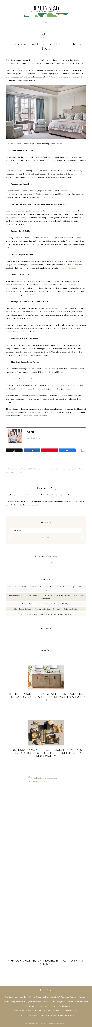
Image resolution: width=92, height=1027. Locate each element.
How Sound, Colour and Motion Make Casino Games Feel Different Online (46, 609)
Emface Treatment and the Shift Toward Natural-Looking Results (46, 614)
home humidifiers (17, 218)
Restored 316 (61, 1023)
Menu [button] (47, 23)
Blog (46, 55)
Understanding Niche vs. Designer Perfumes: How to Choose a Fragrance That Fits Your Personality (46, 753)
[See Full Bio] (41, 438)
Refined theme (47, 1023)
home (54, 385)
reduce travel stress (67, 268)
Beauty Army (46, 9)
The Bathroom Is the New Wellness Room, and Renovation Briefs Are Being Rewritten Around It (46, 697)
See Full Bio (33, 437)
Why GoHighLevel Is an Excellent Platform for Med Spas (46, 604)
